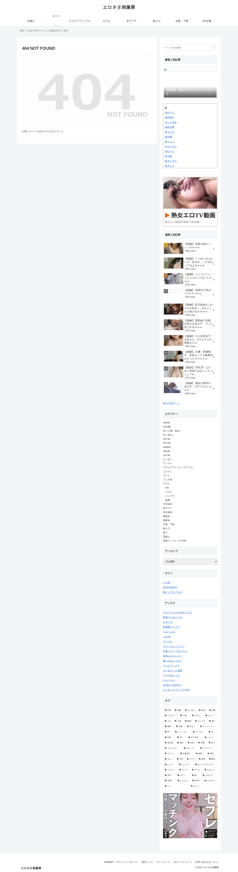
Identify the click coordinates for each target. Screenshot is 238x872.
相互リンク (147, 862)
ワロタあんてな (171, 675)
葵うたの (170, 132)
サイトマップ (163, 862)
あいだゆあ (171, 122)
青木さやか (171, 161)
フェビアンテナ (171, 665)
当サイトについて (182, 862)
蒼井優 (168, 136)
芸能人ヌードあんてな (175, 651)
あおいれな (171, 146)
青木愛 (168, 156)
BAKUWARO (170, 587)
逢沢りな (170, 112)
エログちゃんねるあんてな (177, 612)
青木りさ (170, 166)
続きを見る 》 (171, 403)
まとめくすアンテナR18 (176, 690)
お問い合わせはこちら (206, 862)
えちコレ (168, 641)
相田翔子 (170, 117)
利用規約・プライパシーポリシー (121, 862)
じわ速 (166, 582)
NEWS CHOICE (172, 685)
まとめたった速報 (172, 670)
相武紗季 (170, 127)
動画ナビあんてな (172, 617)
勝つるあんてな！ (172, 660)
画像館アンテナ (171, 627)
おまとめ (168, 622)
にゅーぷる (169, 631)
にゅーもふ (169, 680)
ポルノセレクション (174, 646)
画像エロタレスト (172, 656)
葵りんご (170, 141)
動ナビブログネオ (172, 592)
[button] (214, 47)
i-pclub (167, 636)
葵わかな (170, 151)
